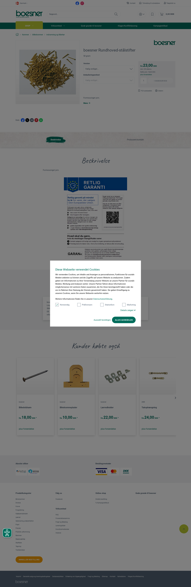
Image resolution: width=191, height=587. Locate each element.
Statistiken (109, 305)
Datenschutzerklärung (102, 299)
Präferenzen (87, 305)
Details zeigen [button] (127, 310)
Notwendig (64, 305)
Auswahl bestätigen (102, 320)
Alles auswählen (124, 320)
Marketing (131, 305)
